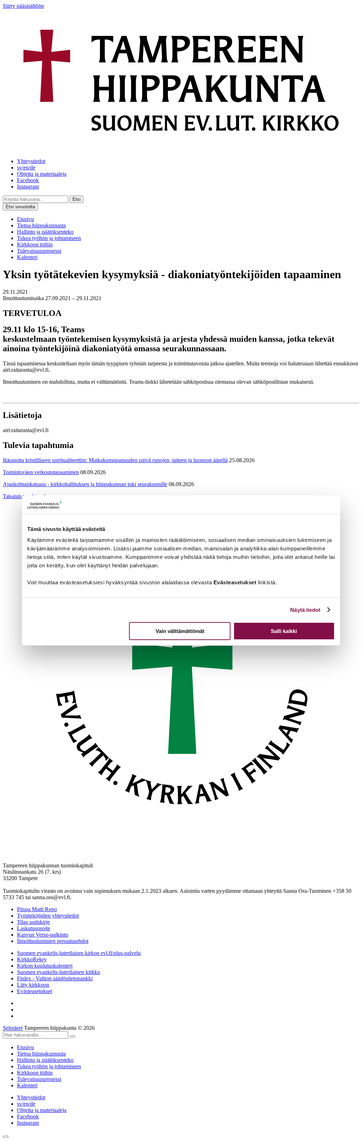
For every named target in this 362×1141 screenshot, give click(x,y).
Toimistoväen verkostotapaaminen (41, 472)
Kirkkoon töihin (35, 244)
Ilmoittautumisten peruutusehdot (52, 941)
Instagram (28, 187)
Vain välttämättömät (180, 631)
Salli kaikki (284, 631)
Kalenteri (27, 257)
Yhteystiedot (31, 161)
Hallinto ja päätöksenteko (45, 232)
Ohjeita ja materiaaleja (41, 174)
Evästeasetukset (34, 991)
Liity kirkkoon (33, 985)
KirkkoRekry (32, 959)
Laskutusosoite (33, 928)
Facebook (28, 180)
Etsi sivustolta (20, 206)
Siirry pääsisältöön (23, 6)
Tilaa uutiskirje (33, 922)
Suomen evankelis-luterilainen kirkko (58, 972)
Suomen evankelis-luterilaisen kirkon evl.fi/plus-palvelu (79, 953)
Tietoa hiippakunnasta (41, 225)
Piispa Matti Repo (37, 909)
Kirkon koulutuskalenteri (44, 966)
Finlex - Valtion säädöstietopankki (55, 978)
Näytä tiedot (305, 610)
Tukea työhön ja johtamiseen (49, 238)
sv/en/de (26, 168)
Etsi (76, 199)
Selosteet (13, 1028)
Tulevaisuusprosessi (39, 251)
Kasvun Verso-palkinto (42, 935)
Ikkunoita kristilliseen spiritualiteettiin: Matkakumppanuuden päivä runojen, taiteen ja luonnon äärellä (115, 460)
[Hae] (72, 1036)
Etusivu (25, 219)
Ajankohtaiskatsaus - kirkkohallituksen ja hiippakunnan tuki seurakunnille (85, 484)
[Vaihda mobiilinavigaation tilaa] (5, 1137)
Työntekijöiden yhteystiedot (48, 916)
